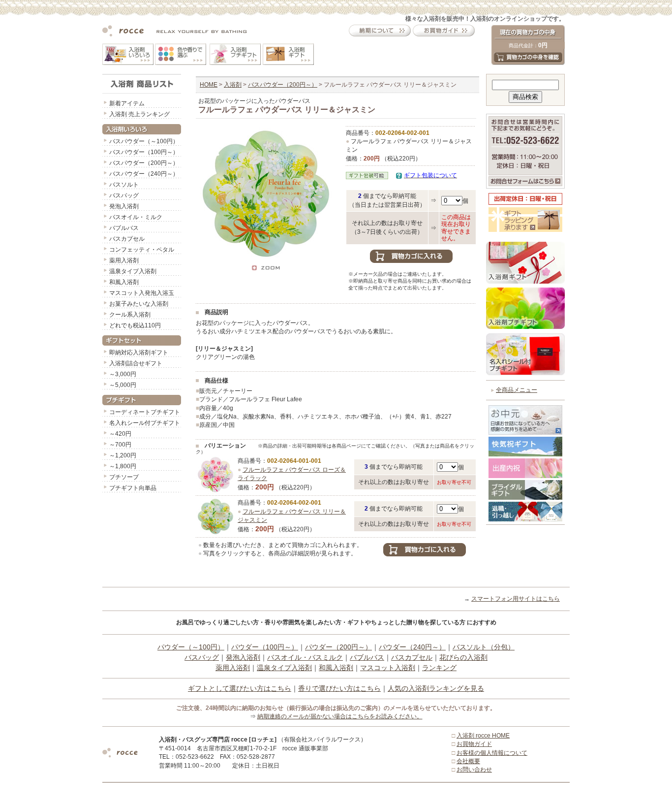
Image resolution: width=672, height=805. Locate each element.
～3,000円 (122, 374)
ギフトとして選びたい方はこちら (239, 688)
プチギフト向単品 (132, 487)
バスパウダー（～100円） (144, 141)
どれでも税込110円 (135, 325)
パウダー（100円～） (264, 647)
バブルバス (124, 228)
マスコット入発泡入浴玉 (141, 293)
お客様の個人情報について (492, 752)
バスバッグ (124, 195)
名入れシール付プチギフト (144, 422)
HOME (208, 84)
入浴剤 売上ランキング (139, 114)
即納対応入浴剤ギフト (138, 352)
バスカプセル (127, 238)
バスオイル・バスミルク (305, 657)
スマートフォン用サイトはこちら (515, 598)
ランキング (439, 668)
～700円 (120, 444)
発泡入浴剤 (124, 206)
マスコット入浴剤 (387, 668)
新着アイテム (127, 103)
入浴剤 (233, 84)
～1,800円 (122, 466)
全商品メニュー (516, 389)
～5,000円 (122, 385)
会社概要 (468, 761)
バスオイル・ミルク (135, 217)
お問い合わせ (474, 769)
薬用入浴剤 (124, 260)
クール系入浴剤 (130, 314)
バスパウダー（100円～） (144, 152)
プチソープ (124, 477)
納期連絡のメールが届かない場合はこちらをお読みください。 (340, 716)
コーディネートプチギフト (144, 412)
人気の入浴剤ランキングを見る (436, 688)
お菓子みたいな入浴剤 (138, 303)
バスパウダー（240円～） (144, 173)
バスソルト (124, 184)
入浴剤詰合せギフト (135, 363)
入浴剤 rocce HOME (483, 735)
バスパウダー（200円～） (144, 163)
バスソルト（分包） (484, 647)
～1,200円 (122, 455)
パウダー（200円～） (338, 647)
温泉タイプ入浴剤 (132, 271)
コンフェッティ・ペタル (141, 249)
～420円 (120, 433)
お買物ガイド (474, 744)
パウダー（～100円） (190, 647)
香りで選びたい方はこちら (339, 688)
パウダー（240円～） (412, 647)
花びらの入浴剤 (463, 657)
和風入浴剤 (124, 282)
